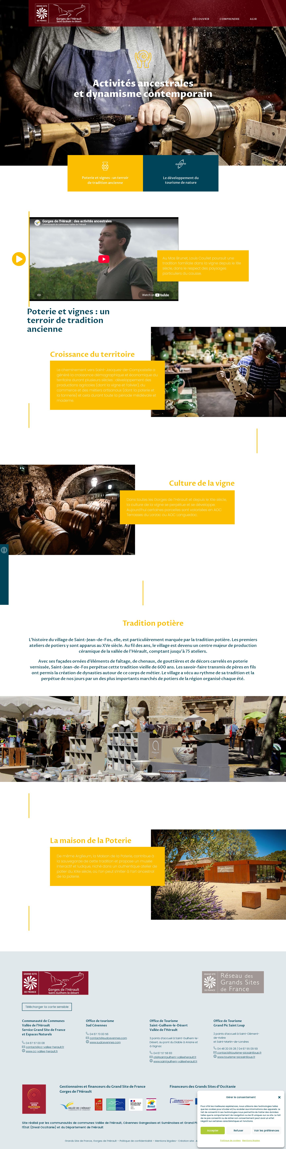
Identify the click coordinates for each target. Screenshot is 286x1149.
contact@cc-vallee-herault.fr (45, 1047)
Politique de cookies (230, 1140)
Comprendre (230, 19)
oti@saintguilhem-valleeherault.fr (174, 1057)
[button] (279, 1097)
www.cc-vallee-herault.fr (42, 1051)
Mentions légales (251, 1140)
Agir (253, 19)
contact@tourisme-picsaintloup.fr (239, 1053)
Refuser (238, 1130)
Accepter (212, 1130)
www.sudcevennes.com (105, 1042)
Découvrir (201, 19)
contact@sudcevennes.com (108, 1038)
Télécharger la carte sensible (47, 1007)
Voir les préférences (266, 1130)
